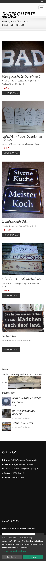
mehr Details (11, 93)
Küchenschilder (16, 222)
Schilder (9, 336)
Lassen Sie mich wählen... (15, 551)
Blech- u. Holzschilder (22, 279)
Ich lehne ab (12, 557)
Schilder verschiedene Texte (22, 138)
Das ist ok (33, 557)
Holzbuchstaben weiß (21, 76)
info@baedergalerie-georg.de (25, 469)
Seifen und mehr (22, 423)
